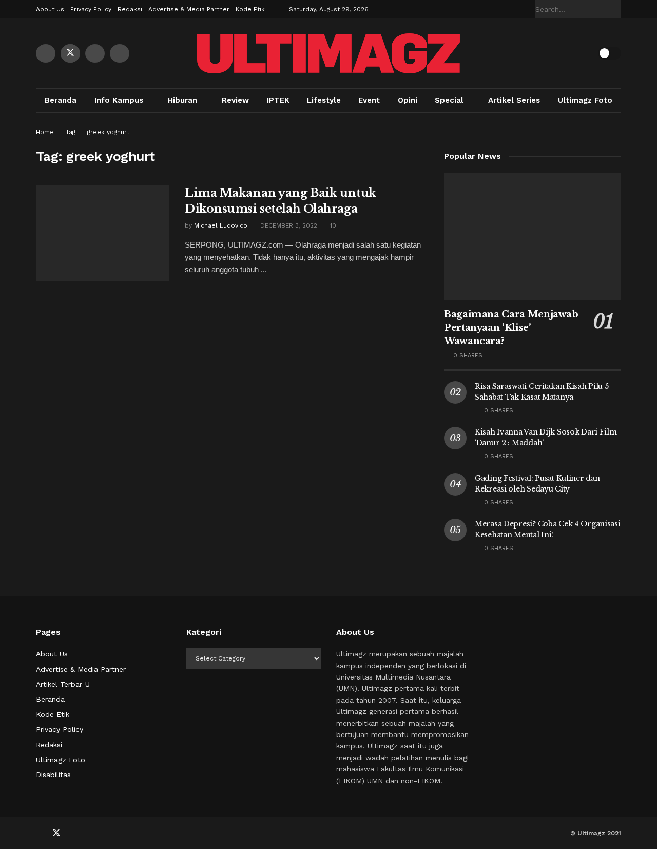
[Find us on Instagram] (119, 53)
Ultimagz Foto (585, 100)
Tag (70, 132)
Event (369, 100)
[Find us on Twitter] (70, 53)
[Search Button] (615, 9)
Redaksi (130, 9)
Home (45, 132)
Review (235, 100)
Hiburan (182, 100)
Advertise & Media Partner (188, 9)
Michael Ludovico (220, 225)
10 (332, 225)
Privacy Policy (90, 9)
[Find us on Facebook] (45, 53)
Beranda (60, 100)
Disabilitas (53, 774)
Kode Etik (250, 9)
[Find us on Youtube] (95, 53)
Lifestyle (324, 100)
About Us (50, 9)
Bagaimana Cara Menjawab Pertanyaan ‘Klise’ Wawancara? (511, 328)
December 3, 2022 (287, 225)
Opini (407, 100)
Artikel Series (514, 100)
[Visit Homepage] (328, 53)
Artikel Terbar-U (63, 684)
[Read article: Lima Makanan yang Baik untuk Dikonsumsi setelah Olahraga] (102, 233)
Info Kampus (118, 100)
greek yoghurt (108, 132)
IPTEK (278, 100)
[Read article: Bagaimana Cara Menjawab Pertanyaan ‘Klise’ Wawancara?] (532, 236)
